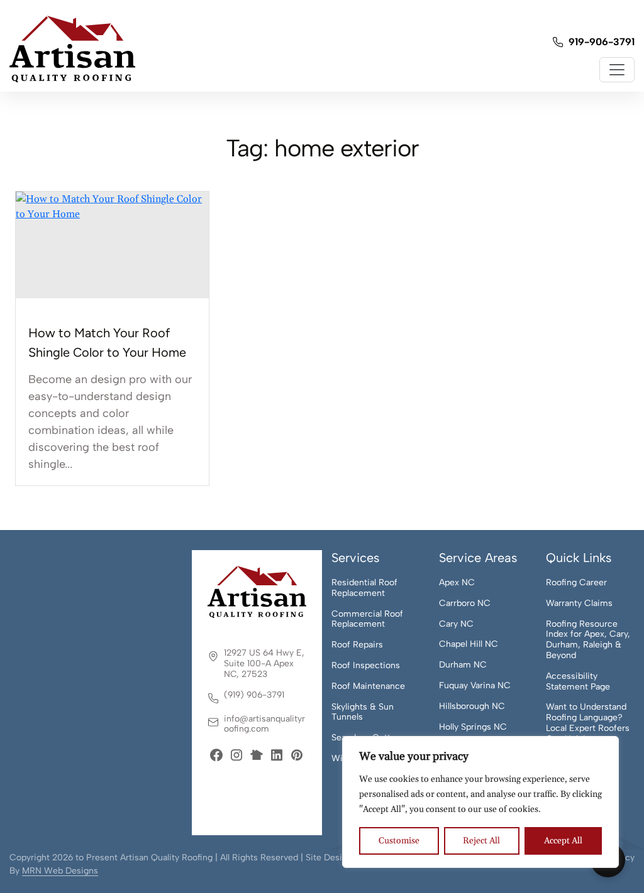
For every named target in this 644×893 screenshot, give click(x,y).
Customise (399, 841)
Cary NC (456, 624)
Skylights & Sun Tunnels (362, 712)
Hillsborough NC (472, 706)
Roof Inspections (365, 666)
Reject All (481, 841)
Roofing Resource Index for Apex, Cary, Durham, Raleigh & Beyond (588, 640)
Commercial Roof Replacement (367, 619)
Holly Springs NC (473, 727)
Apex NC (457, 583)
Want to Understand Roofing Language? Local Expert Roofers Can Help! (588, 723)
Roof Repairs (357, 645)
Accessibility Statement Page (578, 681)
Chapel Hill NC (468, 644)
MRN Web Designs (60, 870)
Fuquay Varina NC (475, 686)
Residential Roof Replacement (364, 588)
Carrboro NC (465, 603)
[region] (480, 802)
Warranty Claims (579, 603)
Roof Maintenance (368, 686)
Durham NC (463, 665)
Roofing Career (576, 583)
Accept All (563, 841)
